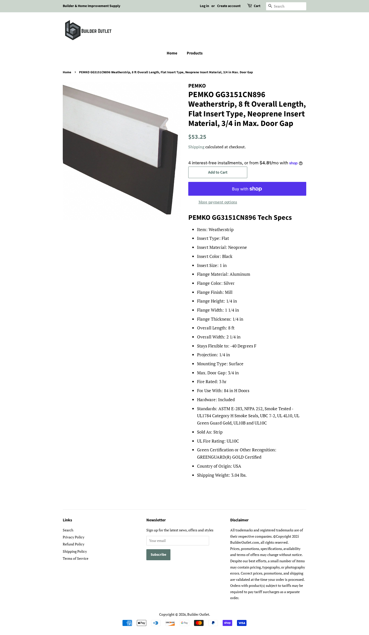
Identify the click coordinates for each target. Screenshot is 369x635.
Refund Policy (73, 544)
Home (172, 53)
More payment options (218, 201)
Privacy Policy (73, 537)
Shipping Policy (75, 551)
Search (68, 530)
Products (195, 53)
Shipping (196, 147)
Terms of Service (75, 558)
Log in (204, 6)
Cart (257, 6)
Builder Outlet (198, 614)
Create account (228, 6)
